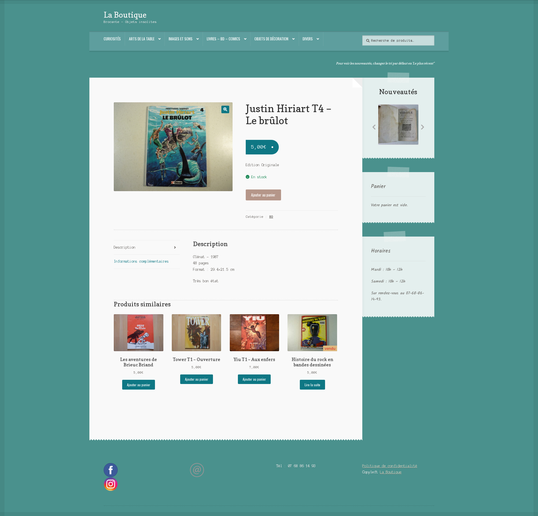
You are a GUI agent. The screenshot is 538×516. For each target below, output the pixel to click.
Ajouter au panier (263, 195)
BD (271, 216)
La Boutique (125, 14)
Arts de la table (141, 38)
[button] (225, 109)
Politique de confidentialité (389, 466)
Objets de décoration (271, 38)
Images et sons (181, 38)
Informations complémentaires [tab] (141, 261)
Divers (308, 38)
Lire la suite (312, 384)
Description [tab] (124, 247)
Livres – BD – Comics (223, 38)
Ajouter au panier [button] (138, 384)
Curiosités (112, 38)
